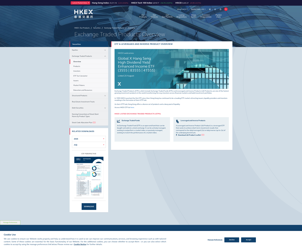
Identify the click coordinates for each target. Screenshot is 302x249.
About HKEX (181, 9)
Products (76, 66)
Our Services (154, 16)
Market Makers (79, 85)
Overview (77, 62)
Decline (232, 240)
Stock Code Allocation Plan (82, 123)
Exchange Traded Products (82, 56)
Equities (75, 50)
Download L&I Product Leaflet (189, 135)
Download (89, 207)
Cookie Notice (80, 244)
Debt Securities (77, 108)
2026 (76, 139)
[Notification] (220, 10)
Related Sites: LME (197, 9)
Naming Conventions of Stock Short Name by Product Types (85, 115)
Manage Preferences (10, 222)
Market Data (218, 16)
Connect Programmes (205, 16)
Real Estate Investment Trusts (83, 102)
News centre (193, 16)
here (132, 107)
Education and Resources (82, 90)
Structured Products (79, 96)
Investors (76, 71)
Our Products (143, 16)
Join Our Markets (167, 16)
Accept (248, 240)
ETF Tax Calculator (80, 76)
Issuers (75, 81)
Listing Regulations (181, 16)
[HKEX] (89, 14)
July (75, 145)
